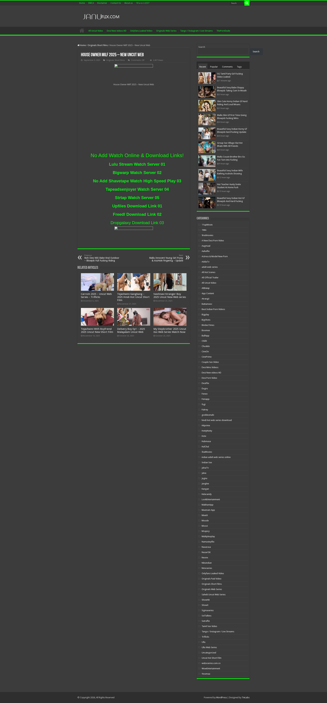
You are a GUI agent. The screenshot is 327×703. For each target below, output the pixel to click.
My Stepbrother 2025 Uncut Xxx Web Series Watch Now (169, 330)
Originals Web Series (166, 30)
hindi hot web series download (217, 420)
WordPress (221, 697)
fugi (204, 404)
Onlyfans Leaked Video (141, 30)
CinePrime (207, 357)
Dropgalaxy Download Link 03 (137, 222)
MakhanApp (207, 504)
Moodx (205, 520)
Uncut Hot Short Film (211, 658)
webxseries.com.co (211, 663)
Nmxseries (207, 568)
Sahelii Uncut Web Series (213, 594)
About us (128, 3)
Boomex (206, 330)
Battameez (207, 304)
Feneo (205, 393)
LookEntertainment (211, 499)
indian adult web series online (216, 457)
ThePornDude (223, 30)
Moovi (205, 526)
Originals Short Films (98, 45)
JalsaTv (205, 467)
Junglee (205, 483)
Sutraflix (206, 621)
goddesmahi (208, 415)
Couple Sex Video (210, 362)
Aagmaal (206, 246)
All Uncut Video (95, 30)
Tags (239, 66)
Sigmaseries (208, 610)
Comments (227, 66)
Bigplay (205, 314)
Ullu (203, 642)
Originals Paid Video (211, 578)
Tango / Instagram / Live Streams (196, 30)
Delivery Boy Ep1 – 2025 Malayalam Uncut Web (131, 330)
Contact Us (116, 3)
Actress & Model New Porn (215, 256)
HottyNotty (207, 430)
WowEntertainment (211, 668)
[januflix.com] (100, 16)
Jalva (204, 473)
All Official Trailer (210, 277)
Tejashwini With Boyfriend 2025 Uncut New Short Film (97, 330)
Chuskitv (206, 346)
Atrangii (205, 298)
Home (82, 3)
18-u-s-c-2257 (142, 3)
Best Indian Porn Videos (213, 309)
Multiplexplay (208, 536)
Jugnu (204, 478)
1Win (204, 230)
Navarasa (206, 547)
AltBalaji (205, 288)
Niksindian (207, 563)
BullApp (205, 335)
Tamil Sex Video (209, 626)
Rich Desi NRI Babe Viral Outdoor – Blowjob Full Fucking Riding (101, 258)
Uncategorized (209, 652)
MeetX (205, 515)
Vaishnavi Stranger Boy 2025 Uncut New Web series (169, 295)
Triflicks (205, 637)
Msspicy (205, 531)
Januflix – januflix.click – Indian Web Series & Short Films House (81, 30)
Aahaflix (206, 251)
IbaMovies (207, 452)
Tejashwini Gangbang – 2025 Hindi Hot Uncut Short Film (133, 297)
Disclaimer (102, 3)
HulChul (205, 446)
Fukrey (205, 409)
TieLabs (246, 697)
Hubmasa (206, 441)
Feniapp (205, 399)
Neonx (205, 557)
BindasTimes (208, 325)
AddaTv (205, 261)
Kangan (205, 489)
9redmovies (207, 235)
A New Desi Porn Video (213, 240)
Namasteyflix (208, 541)
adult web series (210, 267)
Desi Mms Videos (210, 367)
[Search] (247, 3)
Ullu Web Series (209, 647)
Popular (214, 66)
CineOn (205, 351)
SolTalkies (206, 615)
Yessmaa (206, 673)
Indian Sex (207, 462)
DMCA (91, 3)
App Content (208, 293)
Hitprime (206, 425)
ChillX (204, 341)
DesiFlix (205, 383)
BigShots (206, 320)
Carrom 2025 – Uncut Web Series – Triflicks (96, 295)
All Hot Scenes (208, 272)
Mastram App (208, 510)
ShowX (205, 605)
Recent (202, 66)
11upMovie (207, 224)
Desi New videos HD (116, 30)
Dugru (205, 388)
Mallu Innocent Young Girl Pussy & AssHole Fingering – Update (166, 258)
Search (201, 47)
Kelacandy (207, 494)
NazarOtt (206, 552)
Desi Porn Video (209, 378)
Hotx (204, 436)
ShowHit (206, 600)
